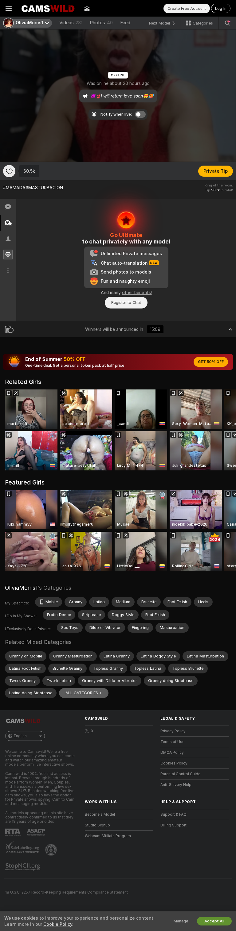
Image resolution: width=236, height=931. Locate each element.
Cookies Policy (173, 763)
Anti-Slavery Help (175, 785)
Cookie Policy (57, 924)
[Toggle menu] (8, 8)
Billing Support (173, 825)
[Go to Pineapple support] (51, 850)
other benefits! (137, 292)
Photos (101, 22)
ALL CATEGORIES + (83, 693)
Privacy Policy (173, 731)
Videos (70, 22)
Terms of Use (172, 742)
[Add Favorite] (9, 171)
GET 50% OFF (211, 362)
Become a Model (100, 814)
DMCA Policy (172, 752)
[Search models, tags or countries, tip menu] (227, 23)
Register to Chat (126, 302)
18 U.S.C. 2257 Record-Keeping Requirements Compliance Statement (66, 892)
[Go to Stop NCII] (23, 867)
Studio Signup (97, 825)
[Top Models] (87, 8)
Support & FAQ (173, 814)
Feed (125, 22)
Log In (220, 8)
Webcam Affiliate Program (108, 836)
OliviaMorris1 (21, 587)
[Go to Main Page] (48, 8)
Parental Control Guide (180, 774)
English (20, 736)
